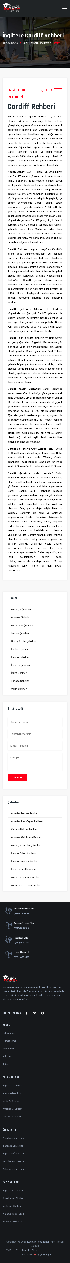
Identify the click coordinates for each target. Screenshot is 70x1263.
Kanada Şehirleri (20, 680)
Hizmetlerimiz (10, 1040)
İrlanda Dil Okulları (12, 1093)
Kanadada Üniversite (13, 1161)
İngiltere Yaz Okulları (13, 1190)
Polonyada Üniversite (13, 1169)
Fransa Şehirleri (20, 633)
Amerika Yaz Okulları (13, 1198)
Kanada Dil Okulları (12, 1116)
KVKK (8, 1250)
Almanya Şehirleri (21, 609)
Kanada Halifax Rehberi (24, 829)
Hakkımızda (9, 1033)
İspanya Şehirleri (20, 665)
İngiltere (44, 43)
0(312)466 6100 (21, 928)
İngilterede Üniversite (13, 1153)
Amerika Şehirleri (20, 617)
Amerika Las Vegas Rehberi (27, 821)
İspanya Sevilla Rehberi (24, 869)
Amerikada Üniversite (13, 1138)
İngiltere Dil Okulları (12, 1085)
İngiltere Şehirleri (20, 649)
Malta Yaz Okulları (12, 1206)
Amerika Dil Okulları (12, 1108)
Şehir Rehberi (30, 43)
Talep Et (17, 777)
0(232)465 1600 (21, 957)
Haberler (7, 1056)
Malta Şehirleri (19, 688)
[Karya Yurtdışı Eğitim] (12, 7)
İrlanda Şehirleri (20, 657)
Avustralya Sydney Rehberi (26, 885)
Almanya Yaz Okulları (13, 1213)
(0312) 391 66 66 (21, 913)
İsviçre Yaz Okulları (12, 1221)
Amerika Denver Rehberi (24, 813)
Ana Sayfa (12, 43)
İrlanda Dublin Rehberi (23, 853)
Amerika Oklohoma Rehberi (26, 837)
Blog (34, 1250)
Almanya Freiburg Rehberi (25, 877)
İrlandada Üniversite (13, 1145)
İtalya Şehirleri (19, 672)
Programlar (8, 1048)
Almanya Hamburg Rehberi (26, 845)
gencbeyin (46, 1254)
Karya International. (38, 1241)
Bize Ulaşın (21, 1250)
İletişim (6, 1064)
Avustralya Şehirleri (22, 625)
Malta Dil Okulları (11, 1101)
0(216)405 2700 (21, 942)
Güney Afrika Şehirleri (23, 641)
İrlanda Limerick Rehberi (24, 861)
